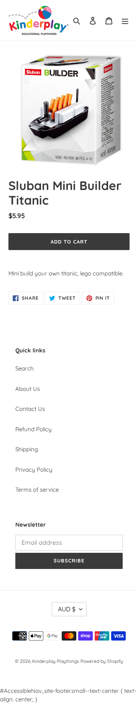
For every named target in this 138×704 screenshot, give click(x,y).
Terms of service (37, 489)
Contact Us (30, 408)
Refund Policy (33, 429)
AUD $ (67, 609)
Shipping (26, 449)
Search (24, 368)
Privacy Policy (34, 469)
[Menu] (125, 20)
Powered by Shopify (101, 661)
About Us (27, 388)
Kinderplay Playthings (55, 661)
